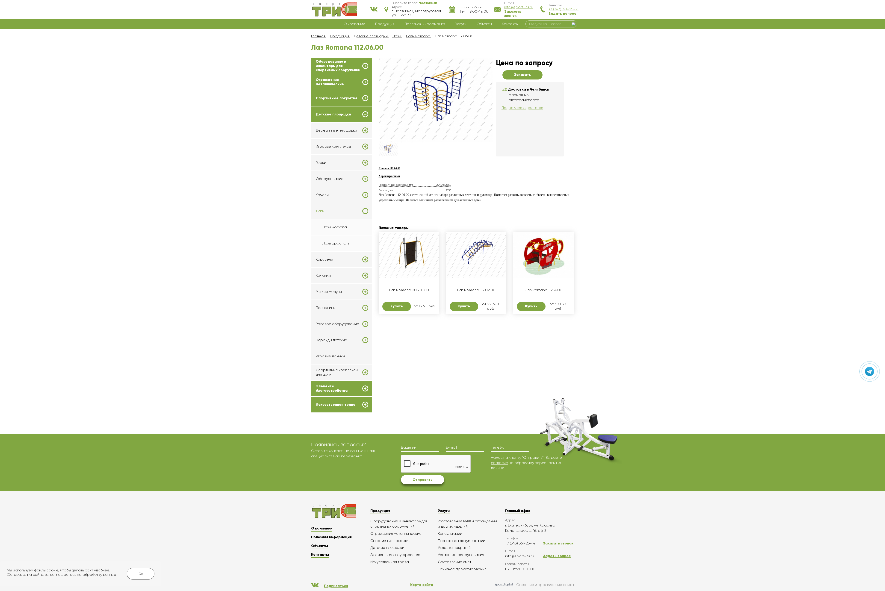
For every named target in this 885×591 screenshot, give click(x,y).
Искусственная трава (335, 405)
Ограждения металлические (330, 82)
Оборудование (329, 179)
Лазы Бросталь (335, 243)
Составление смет (454, 562)
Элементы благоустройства (332, 388)
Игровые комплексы (333, 146)
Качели (322, 195)
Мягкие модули (329, 292)
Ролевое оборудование (337, 324)
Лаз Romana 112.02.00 (476, 290)
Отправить (423, 479)
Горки (321, 163)
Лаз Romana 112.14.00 (543, 290)
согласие (499, 463)
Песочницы (326, 308)
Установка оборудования (461, 555)
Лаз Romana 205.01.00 (409, 290)
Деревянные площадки (336, 130)
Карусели (324, 259)
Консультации (450, 533)
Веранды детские (331, 340)
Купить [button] (396, 306)
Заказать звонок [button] (512, 13)
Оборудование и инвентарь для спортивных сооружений (338, 65)
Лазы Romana (334, 227)
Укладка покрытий (454, 547)
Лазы (320, 211)
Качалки (323, 275)
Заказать (522, 74)
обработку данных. (100, 574)
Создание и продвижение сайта (545, 584)
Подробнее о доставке (522, 108)
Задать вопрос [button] (562, 13)
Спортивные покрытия (336, 98)
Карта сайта (421, 584)
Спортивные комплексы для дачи (337, 372)
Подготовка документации (461, 540)
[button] (428, 3)
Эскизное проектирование (462, 569)
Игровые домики (330, 356)
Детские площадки (333, 114)
